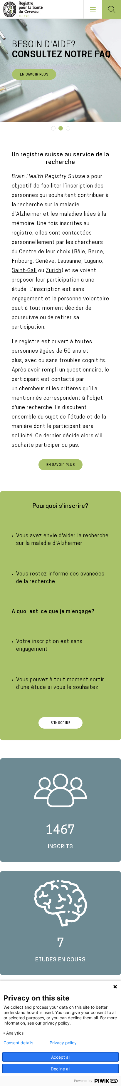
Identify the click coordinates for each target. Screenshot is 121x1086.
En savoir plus (34, 74)
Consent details (18, 1042)
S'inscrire (60, 723)
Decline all (60, 1068)
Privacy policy (63, 1042)
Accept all (60, 1057)
